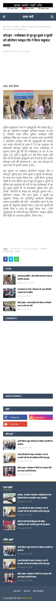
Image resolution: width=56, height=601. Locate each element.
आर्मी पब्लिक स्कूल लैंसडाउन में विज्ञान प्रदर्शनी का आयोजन (35, 443)
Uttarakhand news (30, 248)
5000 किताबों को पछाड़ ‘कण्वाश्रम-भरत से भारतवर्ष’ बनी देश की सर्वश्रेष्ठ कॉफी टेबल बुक (33, 456)
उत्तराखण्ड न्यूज (8, 251)
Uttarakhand (15, 248)
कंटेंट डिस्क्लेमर (38, 591)
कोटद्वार (9, 26)
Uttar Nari (27, 597)
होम (4, 26)
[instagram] (41, 417)
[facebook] (15, 417)
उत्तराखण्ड (43, 248)
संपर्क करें (27, 591)
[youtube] (15, 424)
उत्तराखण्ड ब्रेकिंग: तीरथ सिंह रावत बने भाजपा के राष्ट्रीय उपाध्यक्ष (34, 277)
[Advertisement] (28, 70)
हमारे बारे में (17, 591)
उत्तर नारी (28, 17)
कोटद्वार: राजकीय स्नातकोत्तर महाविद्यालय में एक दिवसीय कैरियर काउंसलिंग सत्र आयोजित (34, 496)
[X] (41, 424)
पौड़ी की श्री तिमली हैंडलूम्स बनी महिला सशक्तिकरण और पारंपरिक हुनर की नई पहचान (33, 523)
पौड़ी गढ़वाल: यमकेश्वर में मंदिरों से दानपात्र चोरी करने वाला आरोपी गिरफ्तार (34, 469)
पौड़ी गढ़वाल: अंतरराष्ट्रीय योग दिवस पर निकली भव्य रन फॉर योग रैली (34, 304)
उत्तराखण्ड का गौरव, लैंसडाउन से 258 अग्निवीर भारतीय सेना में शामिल (34, 291)
